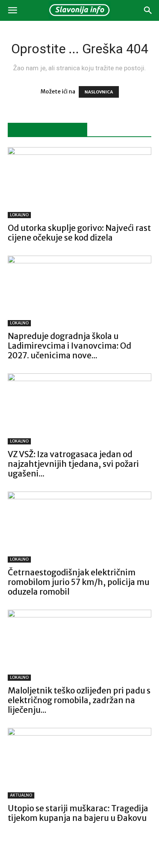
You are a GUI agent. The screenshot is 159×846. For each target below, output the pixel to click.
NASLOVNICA (99, 92)
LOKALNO (19, 214)
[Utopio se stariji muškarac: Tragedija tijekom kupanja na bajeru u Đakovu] (79, 763)
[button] (12, 10)
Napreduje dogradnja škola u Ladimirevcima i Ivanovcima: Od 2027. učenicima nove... (69, 346)
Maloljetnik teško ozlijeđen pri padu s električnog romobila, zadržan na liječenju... (79, 700)
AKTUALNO (21, 795)
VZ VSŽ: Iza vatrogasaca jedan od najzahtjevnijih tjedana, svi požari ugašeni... (73, 464)
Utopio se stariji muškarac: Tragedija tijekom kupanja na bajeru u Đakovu (78, 813)
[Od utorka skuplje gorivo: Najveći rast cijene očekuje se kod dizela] (79, 182)
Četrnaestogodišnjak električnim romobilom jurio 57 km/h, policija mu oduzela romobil (78, 582)
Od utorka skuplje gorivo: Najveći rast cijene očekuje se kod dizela (79, 233)
